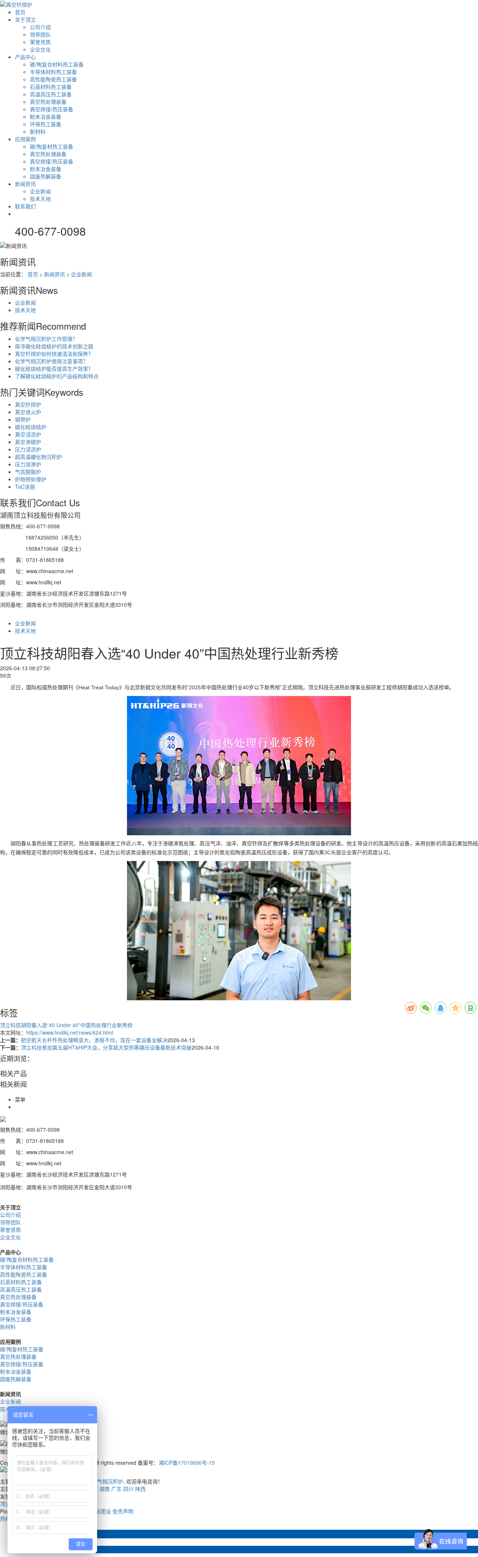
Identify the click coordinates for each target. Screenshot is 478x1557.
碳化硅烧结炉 (30, 427)
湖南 (104, 1488)
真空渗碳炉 (28, 441)
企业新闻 (40, 191)
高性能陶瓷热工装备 (53, 79)
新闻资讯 (25, 183)
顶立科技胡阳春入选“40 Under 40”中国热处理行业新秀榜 (66, 1025)
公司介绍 (40, 27)
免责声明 (122, 1511)
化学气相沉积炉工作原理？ (46, 338)
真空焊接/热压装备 (51, 109)
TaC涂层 (25, 486)
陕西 (140, 1488)
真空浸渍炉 (28, 434)
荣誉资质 (40, 42)
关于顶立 (25, 19)
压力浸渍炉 (28, 449)
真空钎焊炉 (28, 404)
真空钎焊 (252, 843)
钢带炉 (23, 419)
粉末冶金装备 (45, 116)
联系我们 (25, 206)
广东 (116, 1488)
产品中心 (25, 56)
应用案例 (25, 139)
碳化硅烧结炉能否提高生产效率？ (54, 368)
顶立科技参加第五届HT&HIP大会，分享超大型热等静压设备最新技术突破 (106, 1047)
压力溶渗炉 (28, 464)
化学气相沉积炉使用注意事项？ (51, 361)
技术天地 (40, 198)
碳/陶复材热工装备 (51, 146)
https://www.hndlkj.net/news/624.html (69, 1032)
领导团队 (40, 34)
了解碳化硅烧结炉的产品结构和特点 (57, 376)
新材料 (38, 131)
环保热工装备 (45, 124)
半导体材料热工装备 (53, 71)
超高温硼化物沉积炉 (38, 456)
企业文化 (40, 49)
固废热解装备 (45, 176)
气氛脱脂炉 (28, 471)
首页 (20, 12)
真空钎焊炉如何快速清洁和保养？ (54, 353)
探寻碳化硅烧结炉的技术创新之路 (54, 346)
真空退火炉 (28, 412)
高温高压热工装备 (51, 94)
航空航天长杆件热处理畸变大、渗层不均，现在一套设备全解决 (94, 1040)
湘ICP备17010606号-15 (187, 1462)
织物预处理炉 (30, 479)
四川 (128, 1488)
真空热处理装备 (48, 101)
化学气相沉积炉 (105, 1481)
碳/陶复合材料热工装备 (57, 64)
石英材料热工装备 (51, 86)
